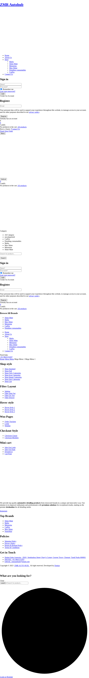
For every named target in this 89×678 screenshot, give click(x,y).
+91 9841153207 (6, 357)
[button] (44, 123)
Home (2, 359)
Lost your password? (7, 91)
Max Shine (13, 68)
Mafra (11, 62)
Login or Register (6, 677)
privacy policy (34, 112)
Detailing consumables (17, 70)
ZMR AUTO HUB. (22, 566)
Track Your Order (6, 131)
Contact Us (16, 129)
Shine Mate (13, 64)
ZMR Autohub (11, 4)
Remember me (8, 89)
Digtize (57, 566)
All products (22, 127)
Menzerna (13, 66)
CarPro (11, 72)
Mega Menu (9, 359)
